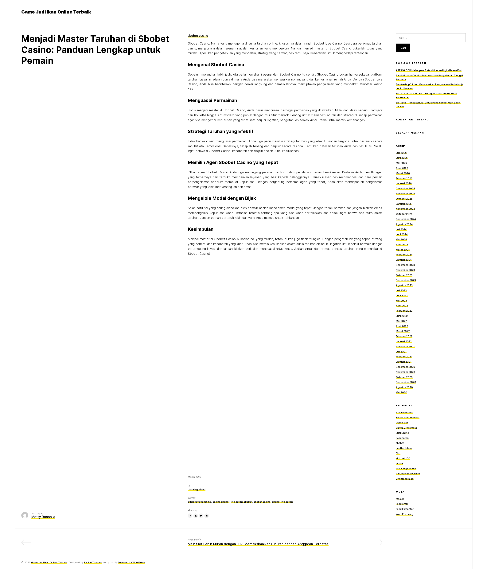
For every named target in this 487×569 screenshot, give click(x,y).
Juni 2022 (402, 315)
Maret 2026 (403, 173)
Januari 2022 (404, 341)
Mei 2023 (401, 300)
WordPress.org (404, 514)
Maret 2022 (403, 331)
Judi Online (402, 432)
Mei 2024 (401, 239)
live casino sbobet (241, 501)
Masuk (400, 498)
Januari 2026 (404, 183)
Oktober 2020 (404, 377)
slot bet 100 (403, 458)
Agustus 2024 (404, 224)
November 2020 (405, 371)
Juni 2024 (402, 234)
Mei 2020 (401, 392)
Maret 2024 (403, 249)
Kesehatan (402, 437)
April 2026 (402, 168)
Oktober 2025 (404, 198)
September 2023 (406, 280)
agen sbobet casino (199, 501)
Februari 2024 (404, 254)
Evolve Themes (93, 562)
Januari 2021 (403, 361)
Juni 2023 (402, 295)
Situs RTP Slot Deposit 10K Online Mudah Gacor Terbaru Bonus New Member (112, 544)
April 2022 (402, 326)
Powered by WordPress (131, 562)
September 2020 (406, 382)
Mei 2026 (401, 162)
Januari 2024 (404, 259)
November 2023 (405, 269)
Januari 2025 (404, 203)
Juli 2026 (401, 152)
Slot (398, 453)
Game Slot (402, 422)
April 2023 (402, 305)
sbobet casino (198, 35)
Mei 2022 (401, 320)
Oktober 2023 (404, 275)
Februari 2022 (404, 336)
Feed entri (402, 503)
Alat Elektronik (404, 412)
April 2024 (402, 244)
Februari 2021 (404, 356)
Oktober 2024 (404, 213)
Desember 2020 (405, 366)
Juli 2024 (401, 229)
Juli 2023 (401, 290)
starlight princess (406, 468)
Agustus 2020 (404, 387)
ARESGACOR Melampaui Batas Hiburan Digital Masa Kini (429, 70)
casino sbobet (221, 501)
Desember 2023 (405, 264)
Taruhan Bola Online (408, 473)
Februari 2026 (404, 178)
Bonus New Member (407, 417)
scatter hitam (404, 448)
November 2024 (405, 208)
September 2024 (406, 218)
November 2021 (405, 346)
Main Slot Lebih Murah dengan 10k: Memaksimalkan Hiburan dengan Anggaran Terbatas (258, 544)
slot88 (399, 463)
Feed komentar (405, 508)
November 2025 (405, 193)
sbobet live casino (282, 501)
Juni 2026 (402, 157)
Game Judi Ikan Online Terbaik (49, 562)
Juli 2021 (401, 351)
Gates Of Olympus (406, 427)
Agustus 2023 (404, 285)
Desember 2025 (405, 188)
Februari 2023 (404, 310)
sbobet (400, 442)
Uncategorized (196, 489)
